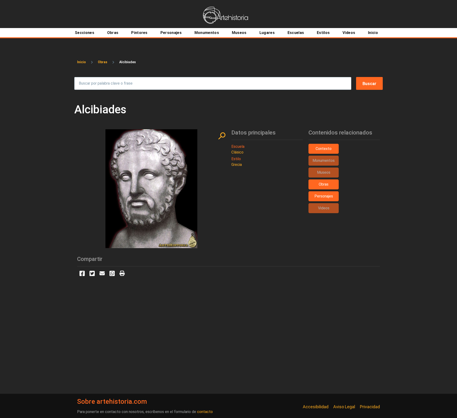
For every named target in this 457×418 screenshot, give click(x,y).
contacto (205, 411)
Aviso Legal (344, 406)
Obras (102, 62)
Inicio (81, 62)
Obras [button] (323, 184)
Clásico (237, 152)
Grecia (236, 164)
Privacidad (370, 406)
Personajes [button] (323, 196)
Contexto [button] (324, 148)
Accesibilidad (315, 406)
